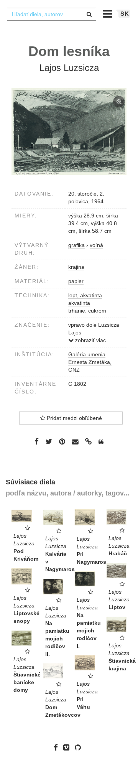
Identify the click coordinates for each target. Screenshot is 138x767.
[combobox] (51, 14)
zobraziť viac (90, 340)
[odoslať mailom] (75, 442)
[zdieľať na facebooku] (36, 441)
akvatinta (79, 303)
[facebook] (58, 747)
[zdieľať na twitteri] (49, 441)
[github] (80, 747)
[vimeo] (68, 747)
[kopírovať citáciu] (101, 441)
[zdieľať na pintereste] (62, 441)
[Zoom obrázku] (69, 131)
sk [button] (124, 13)
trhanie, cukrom (87, 311)
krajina (76, 267)
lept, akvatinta (85, 295)
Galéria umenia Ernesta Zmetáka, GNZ (90, 362)
